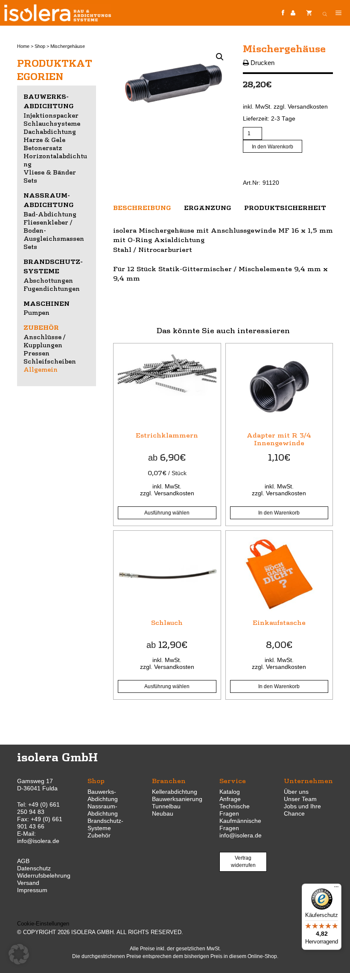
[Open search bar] (325, 13)
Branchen (169, 780)
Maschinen (46, 303)
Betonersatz (42, 147)
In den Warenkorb (272, 147)
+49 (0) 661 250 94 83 (38, 808)
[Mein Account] (293, 13)
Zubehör (41, 327)
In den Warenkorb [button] (279, 513)
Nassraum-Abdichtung (103, 810)
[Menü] (336, 889)
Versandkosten (308, 107)
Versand (28, 882)
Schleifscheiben (49, 361)
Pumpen (36, 312)
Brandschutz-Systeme (105, 824)
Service (232, 780)
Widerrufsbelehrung (43, 875)
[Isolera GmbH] (57, 13)
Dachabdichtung (49, 131)
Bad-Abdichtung (49, 214)
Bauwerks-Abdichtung (103, 795)
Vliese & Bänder (49, 172)
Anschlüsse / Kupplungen (44, 341)
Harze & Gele (44, 139)
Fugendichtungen (51, 288)
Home (23, 46)
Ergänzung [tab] (207, 207)
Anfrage (230, 799)
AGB (23, 861)
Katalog (229, 791)
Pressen (36, 353)
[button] (220, 57)
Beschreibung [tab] (142, 207)
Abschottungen (48, 280)
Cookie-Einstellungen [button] (43, 923)
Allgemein (40, 369)
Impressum (32, 890)
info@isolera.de (38, 840)
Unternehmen (308, 780)
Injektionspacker (51, 115)
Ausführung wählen (167, 513)
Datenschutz (34, 868)
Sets (30, 180)
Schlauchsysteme (51, 123)
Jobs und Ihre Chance (302, 810)
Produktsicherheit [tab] (285, 207)
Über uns (296, 791)
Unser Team (300, 799)
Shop (40, 46)
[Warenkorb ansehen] (309, 13)
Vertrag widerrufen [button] (243, 861)
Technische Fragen (234, 810)
